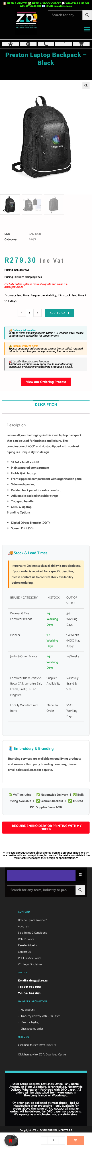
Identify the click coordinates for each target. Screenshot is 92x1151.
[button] (87, 30)
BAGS (32, 239)
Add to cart (60, 313)
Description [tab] (46, 405)
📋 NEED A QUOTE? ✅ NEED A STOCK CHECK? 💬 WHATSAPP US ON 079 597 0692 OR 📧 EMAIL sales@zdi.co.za (46, 4)
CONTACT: (22, 972)
